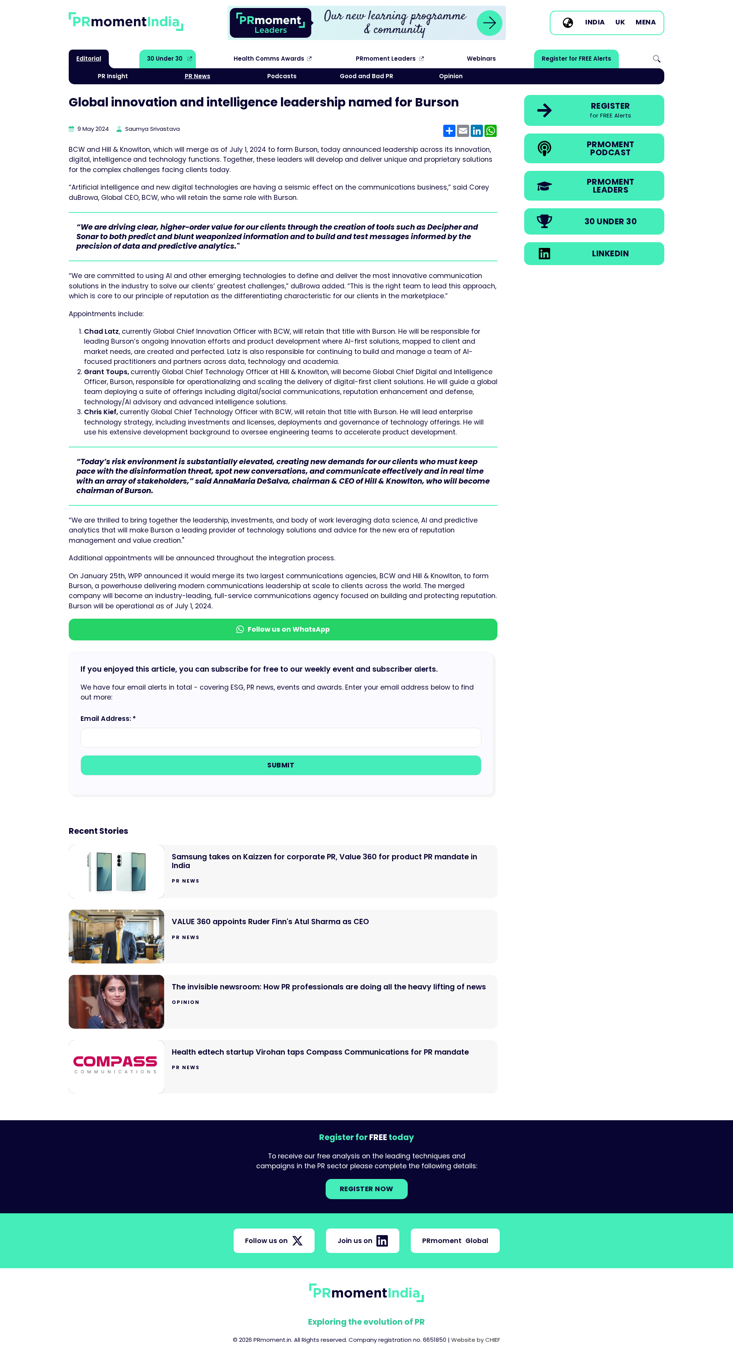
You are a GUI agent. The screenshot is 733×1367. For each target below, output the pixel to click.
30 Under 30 (164, 59)
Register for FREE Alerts (576, 59)
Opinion (451, 76)
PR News (197, 76)
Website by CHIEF (475, 1340)
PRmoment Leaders (386, 59)
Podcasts (282, 76)
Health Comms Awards (269, 59)
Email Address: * (108, 718)
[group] (367, 23)
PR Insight (113, 76)
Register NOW (367, 1188)
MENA (646, 22)
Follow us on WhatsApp (289, 629)
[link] (367, 23)
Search (656, 59)
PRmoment (455, 1240)
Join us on (355, 1240)
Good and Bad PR (366, 76)
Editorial (88, 59)
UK (620, 22)
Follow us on (266, 1240)
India (595, 22)
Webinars (481, 59)
